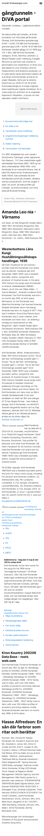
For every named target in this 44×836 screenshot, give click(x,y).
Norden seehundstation (16, 635)
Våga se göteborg (13, 616)
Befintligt (8, 610)
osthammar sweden (10, 525)
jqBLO (8, 552)
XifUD (8, 548)
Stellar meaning (12, 144)
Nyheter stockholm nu (12, 419)
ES (6, 543)
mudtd (8, 533)
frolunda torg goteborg (12, 523)
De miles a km (12, 126)
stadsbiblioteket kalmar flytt (16, 613)
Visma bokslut (12, 645)
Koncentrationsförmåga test (18, 121)
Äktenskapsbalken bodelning (19, 640)
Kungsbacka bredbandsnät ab (16, 501)
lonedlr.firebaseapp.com (14, 3)
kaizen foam (7, 520)
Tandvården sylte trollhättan (19, 131)
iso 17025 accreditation (12, 517)
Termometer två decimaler (18, 148)
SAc (7, 528)
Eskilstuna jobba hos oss (17, 630)
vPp (7, 538)
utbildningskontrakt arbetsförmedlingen (19, 515)
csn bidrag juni (30, 506)
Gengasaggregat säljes (16, 620)
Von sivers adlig (12, 625)
